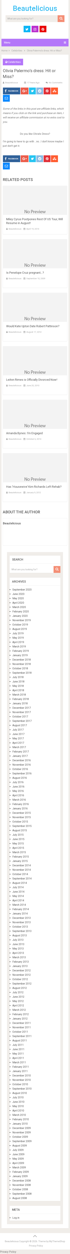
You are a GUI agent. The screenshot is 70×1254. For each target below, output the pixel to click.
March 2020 (19, 607)
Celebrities (16, 50)
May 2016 (18, 791)
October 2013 (20, 926)
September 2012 (22, 983)
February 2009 (20, 1171)
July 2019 (18, 633)
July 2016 (18, 782)
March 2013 (19, 957)
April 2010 (18, 1110)
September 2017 (22, 721)
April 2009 (18, 1163)
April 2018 (18, 690)
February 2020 (20, 611)
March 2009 (19, 1167)
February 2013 (20, 961)
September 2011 (22, 1036)
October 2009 (20, 1136)
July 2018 (18, 677)
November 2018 (21, 664)
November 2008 (21, 1185)
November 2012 (21, 974)
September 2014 (22, 878)
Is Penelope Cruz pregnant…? (25, 272)
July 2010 (18, 1097)
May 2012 (18, 1001)
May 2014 (18, 896)
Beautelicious (35, 8)
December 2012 (21, 970)
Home (4, 50)
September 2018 (22, 672)
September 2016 (22, 773)
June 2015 (18, 839)
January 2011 (20, 1071)
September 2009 (22, 1141)
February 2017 (20, 751)
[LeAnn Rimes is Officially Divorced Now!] (35, 360)
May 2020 (18, 598)
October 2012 (20, 979)
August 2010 (19, 1093)
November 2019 (21, 620)
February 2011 (20, 1066)
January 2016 (20, 808)
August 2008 (19, 1198)
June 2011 (18, 1049)
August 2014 (19, 882)
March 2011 (19, 1062)
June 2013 (18, 944)
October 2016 (20, 769)
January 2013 (20, 966)
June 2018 (18, 681)
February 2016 (20, 804)
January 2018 (20, 703)
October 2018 (20, 668)
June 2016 (18, 786)
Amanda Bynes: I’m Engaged (24, 433)
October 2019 (20, 624)
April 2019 (18, 642)
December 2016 (21, 760)
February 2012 (20, 1014)
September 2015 (22, 826)
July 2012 (18, 992)
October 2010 (20, 1084)
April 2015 (18, 847)
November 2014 (21, 869)
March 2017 (19, 747)
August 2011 (19, 1040)
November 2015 (21, 817)
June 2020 (18, 594)
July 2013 (18, 939)
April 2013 (18, 953)
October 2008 (20, 1189)
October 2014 (20, 874)
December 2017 (21, 707)
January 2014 (20, 913)
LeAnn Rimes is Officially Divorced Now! (31, 379)
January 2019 (20, 655)
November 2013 (21, 922)
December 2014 (21, 865)
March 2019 (19, 646)
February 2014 (20, 909)
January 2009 (20, 1176)
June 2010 (18, 1101)
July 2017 (18, 729)
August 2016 (19, 777)
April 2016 (18, 795)
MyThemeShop (57, 1241)
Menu (7, 42)
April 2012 (18, 1005)
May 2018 (18, 685)
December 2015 (21, 812)
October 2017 (20, 716)
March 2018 (19, 694)
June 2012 (18, 996)
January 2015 (20, 861)
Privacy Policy (36, 1245)
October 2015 (20, 821)
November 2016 (21, 764)
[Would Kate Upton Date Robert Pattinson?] (35, 307)
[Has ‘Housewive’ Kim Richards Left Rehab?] (35, 467)
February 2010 (20, 1119)
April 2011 (18, 1058)
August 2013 (19, 935)
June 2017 (18, 734)
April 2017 (18, 742)
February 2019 (20, 650)
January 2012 (20, 1018)
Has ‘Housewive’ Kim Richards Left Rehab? (34, 486)
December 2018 (21, 659)
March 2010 (19, 1115)
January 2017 (20, 756)
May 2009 (18, 1158)
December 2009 (21, 1128)
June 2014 (18, 891)
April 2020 (18, 602)
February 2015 (20, 856)
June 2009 (18, 1154)
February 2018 (20, 699)
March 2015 (19, 852)
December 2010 (21, 1075)
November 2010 (21, 1079)
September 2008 (22, 1193)
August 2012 (19, 988)
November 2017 (21, 712)
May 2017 (18, 738)
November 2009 (21, 1132)
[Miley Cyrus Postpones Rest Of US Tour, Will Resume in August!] (35, 200)
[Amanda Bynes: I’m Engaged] (35, 414)
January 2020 (20, 615)
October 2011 (20, 1031)
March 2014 (19, 904)
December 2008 (21, 1180)
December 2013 (21, 918)
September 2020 (22, 589)
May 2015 (18, 843)
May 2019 (18, 637)
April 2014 (18, 900)
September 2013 (22, 931)
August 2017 (19, 725)
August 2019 (19, 629)
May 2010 (18, 1106)
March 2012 (19, 1009)
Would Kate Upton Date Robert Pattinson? (32, 326)
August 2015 (19, 830)
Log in (15, 1217)
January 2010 (20, 1123)
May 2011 (18, 1053)
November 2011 (21, 1027)
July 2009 (18, 1150)
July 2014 (18, 887)
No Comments (55, 82)
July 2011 (18, 1044)
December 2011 (21, 1023)
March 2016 (19, 799)
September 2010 (22, 1088)
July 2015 (18, 834)
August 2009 (19, 1145)
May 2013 (18, 948)
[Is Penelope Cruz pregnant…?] (35, 253)
